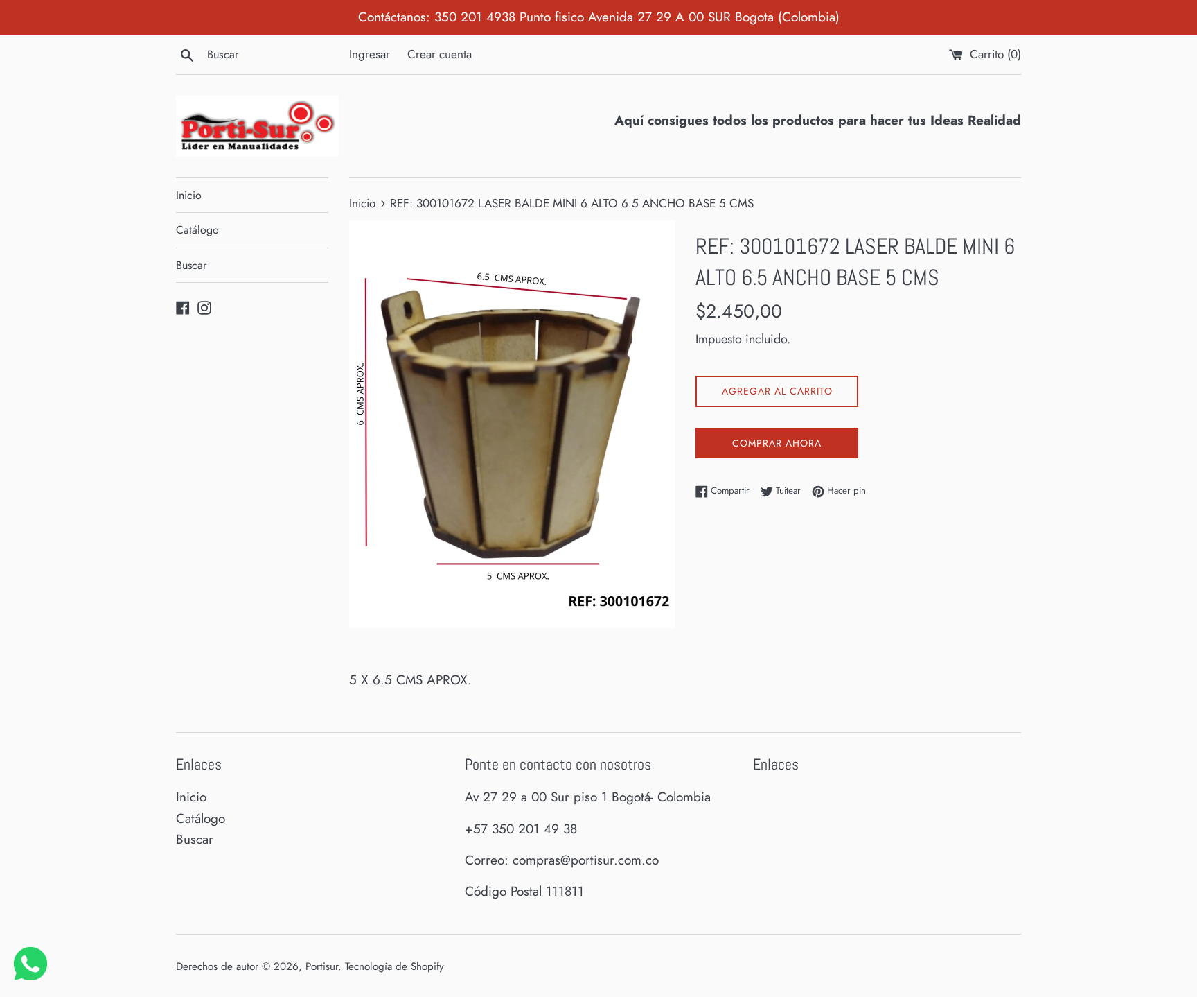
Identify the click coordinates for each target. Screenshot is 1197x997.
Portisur (321, 966)
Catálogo (197, 230)
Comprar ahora (777, 443)
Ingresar (369, 54)
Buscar (191, 265)
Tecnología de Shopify (394, 966)
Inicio (189, 195)
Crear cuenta (439, 54)
